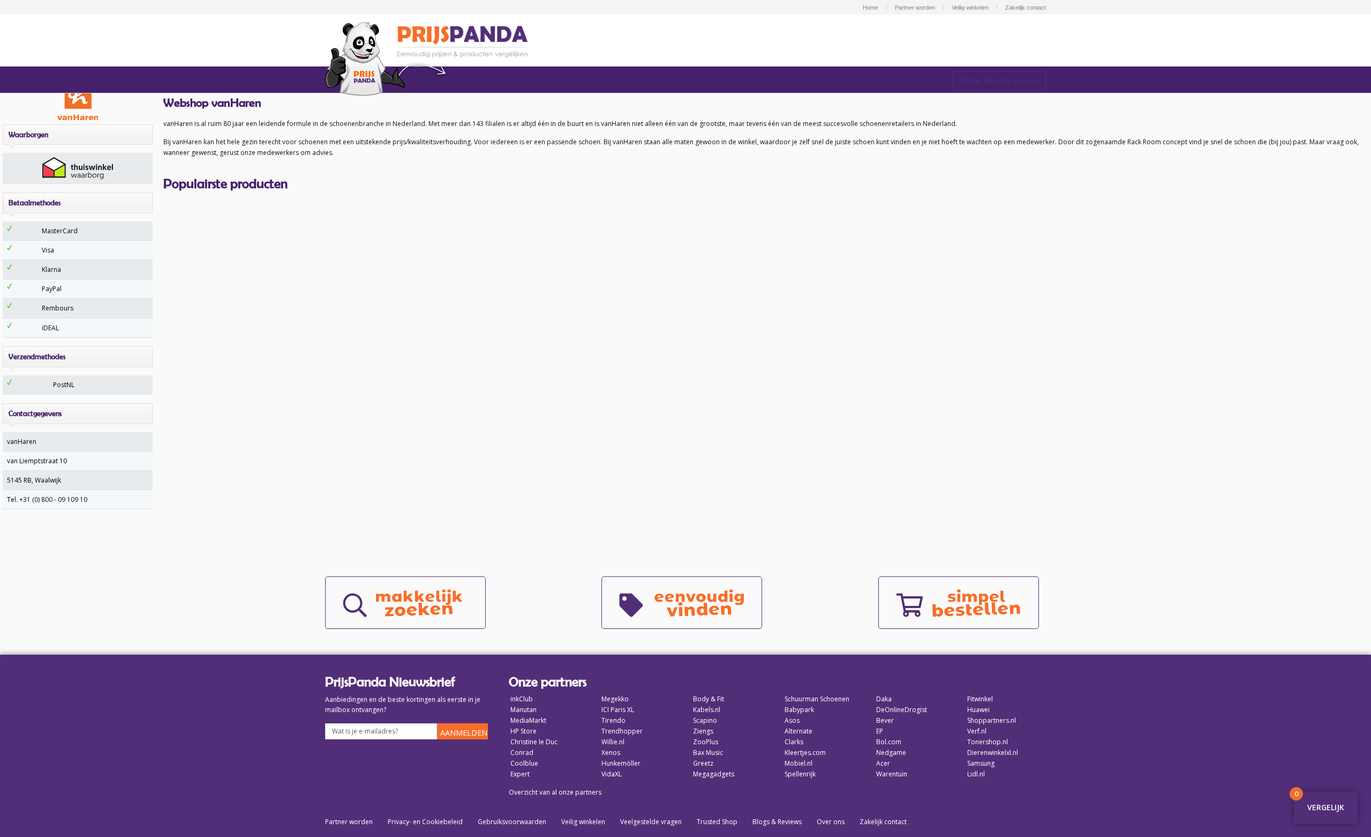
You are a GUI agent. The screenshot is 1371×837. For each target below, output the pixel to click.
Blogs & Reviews (777, 821)
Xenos (610, 752)
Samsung (981, 763)
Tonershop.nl (987, 741)
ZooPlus (705, 741)
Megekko (615, 698)
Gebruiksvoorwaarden (512, 821)
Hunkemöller (621, 763)
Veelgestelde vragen (651, 821)
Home (870, 7)
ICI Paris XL (617, 709)
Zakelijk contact (1025, 7)
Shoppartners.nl (991, 720)
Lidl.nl (976, 774)
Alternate (798, 731)
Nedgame (891, 752)
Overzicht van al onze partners (555, 792)
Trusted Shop (717, 821)
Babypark (799, 709)
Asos (792, 720)
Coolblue (524, 763)
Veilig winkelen (970, 7)
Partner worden (915, 7)
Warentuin (891, 774)
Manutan (523, 709)
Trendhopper (622, 731)
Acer (883, 763)
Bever (885, 720)
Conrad (521, 752)
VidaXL (611, 774)
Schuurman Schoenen (817, 698)
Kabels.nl (706, 709)
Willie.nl (612, 741)
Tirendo (613, 720)
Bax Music (708, 752)
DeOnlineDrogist (901, 709)
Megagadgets (713, 774)
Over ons (831, 821)
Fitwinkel (980, 698)
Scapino (705, 720)
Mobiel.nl (798, 763)
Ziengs (703, 731)
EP (879, 731)
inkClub (521, 698)
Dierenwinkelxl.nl (992, 752)
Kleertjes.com (805, 752)
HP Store (523, 731)
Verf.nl (976, 731)
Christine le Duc (534, 741)
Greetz (703, 763)
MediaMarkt (528, 720)
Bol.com (888, 741)
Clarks (794, 741)
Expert (520, 774)
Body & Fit (708, 698)
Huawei (978, 709)
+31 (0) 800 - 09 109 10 (53, 499)
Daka (884, 698)
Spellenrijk (800, 774)
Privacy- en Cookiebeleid (425, 821)
